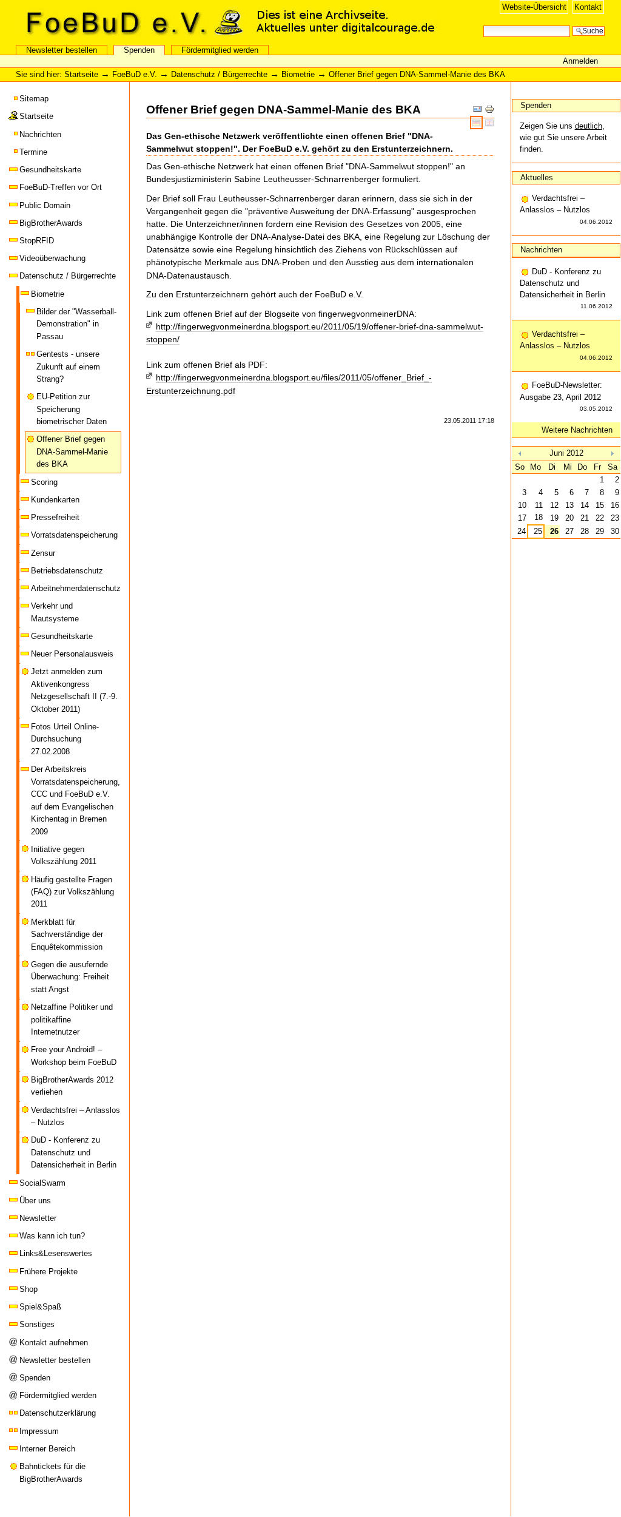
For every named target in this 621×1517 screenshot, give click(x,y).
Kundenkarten (55, 499)
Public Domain (44, 205)
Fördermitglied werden (219, 50)
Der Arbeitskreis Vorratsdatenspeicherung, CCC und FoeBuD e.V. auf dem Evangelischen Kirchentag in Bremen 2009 (75, 800)
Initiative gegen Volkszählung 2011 (63, 855)
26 (554, 531)
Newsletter (37, 1218)
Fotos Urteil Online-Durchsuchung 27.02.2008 (65, 739)
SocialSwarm (42, 1183)
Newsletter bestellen (61, 50)
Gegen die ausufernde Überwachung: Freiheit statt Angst (70, 977)
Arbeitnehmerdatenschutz (76, 588)
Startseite (81, 74)
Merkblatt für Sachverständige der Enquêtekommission (67, 934)
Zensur (43, 553)
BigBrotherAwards (50, 223)
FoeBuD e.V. (130, 22)
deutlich (588, 125)
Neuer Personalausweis (72, 653)
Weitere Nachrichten (577, 429)
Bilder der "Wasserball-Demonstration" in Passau (76, 324)
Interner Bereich (47, 1448)
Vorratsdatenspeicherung (74, 534)
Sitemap (34, 98)
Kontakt (588, 7)
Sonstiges (37, 1324)
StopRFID (36, 240)
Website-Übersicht (534, 7)
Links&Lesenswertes (55, 1253)
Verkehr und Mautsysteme (55, 612)
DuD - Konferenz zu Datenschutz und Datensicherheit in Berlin (73, 1152)
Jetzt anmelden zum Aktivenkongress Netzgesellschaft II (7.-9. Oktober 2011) (74, 690)
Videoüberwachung (52, 258)
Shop (28, 1289)
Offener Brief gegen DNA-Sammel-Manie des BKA (72, 451)
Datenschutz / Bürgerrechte (219, 74)
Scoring (44, 482)
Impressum (39, 1431)
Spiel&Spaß (40, 1306)
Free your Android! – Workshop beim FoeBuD (73, 1055)
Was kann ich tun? (52, 1235)
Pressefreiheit (55, 517)
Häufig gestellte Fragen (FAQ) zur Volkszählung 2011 (72, 892)
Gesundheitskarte (50, 169)
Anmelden (580, 61)
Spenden (139, 50)
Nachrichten (40, 134)
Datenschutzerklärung (57, 1412)
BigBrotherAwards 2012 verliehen (72, 1085)
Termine (33, 152)
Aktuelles (536, 177)
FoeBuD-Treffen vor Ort (60, 187)
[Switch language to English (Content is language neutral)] (489, 122)
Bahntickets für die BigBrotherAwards (52, 1472)
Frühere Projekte (48, 1271)
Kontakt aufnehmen (53, 1342)
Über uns (35, 1200)
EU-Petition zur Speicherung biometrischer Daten (71, 409)
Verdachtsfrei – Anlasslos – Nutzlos (75, 1116)
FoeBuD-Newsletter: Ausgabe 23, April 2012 (566, 395)
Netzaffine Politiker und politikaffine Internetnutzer (72, 1019)
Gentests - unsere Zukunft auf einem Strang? (68, 366)
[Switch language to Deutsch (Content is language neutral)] (477, 122)
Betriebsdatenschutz (67, 570)
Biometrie (298, 74)
